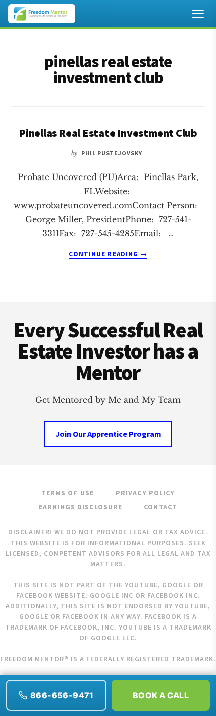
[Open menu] (198, 14)
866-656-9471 (62, 695)
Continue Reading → (108, 254)
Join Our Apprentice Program (108, 434)
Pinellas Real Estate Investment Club (108, 133)
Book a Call (161, 695)
